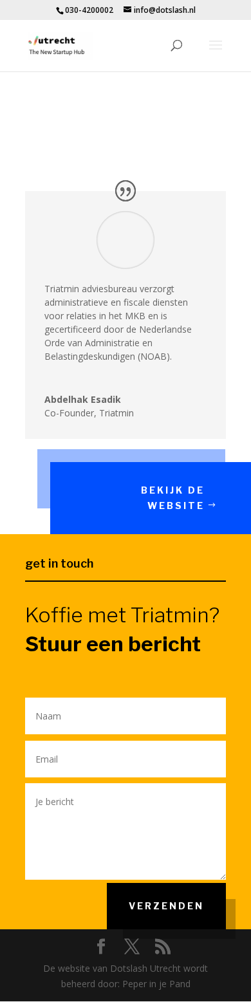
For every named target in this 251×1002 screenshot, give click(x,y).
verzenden (166, 905)
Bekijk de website (173, 498)
